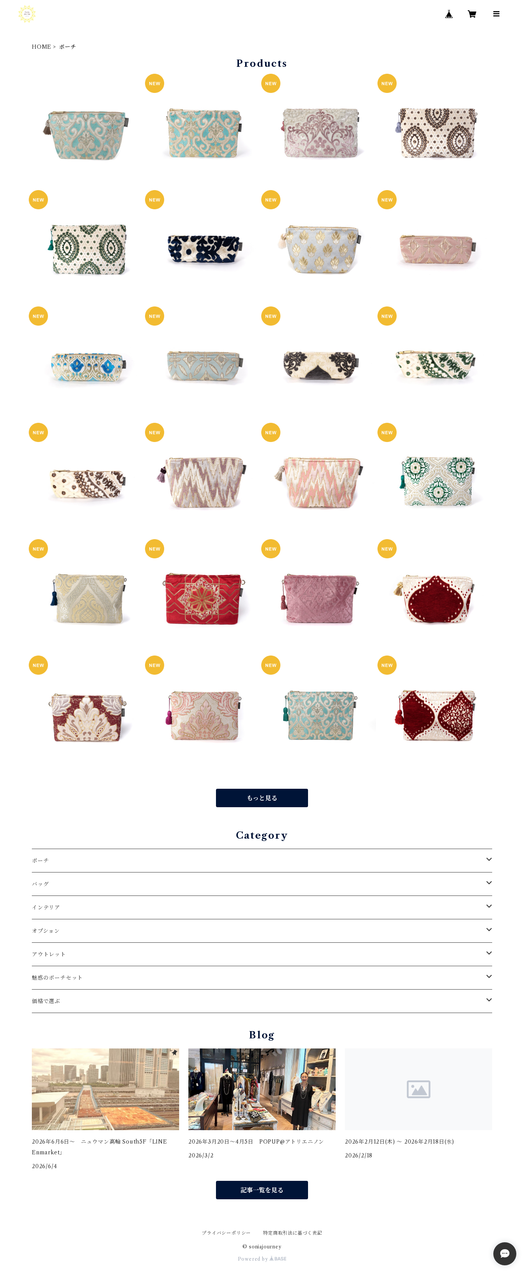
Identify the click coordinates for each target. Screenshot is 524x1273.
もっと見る (262, 798)
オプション (46, 930)
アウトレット (49, 954)
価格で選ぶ (46, 1001)
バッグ (40, 884)
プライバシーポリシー (226, 1233)
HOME (41, 46)
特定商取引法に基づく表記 (292, 1233)
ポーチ (40, 860)
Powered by (254, 1259)
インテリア (46, 907)
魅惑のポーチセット (57, 977)
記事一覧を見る (262, 1190)
